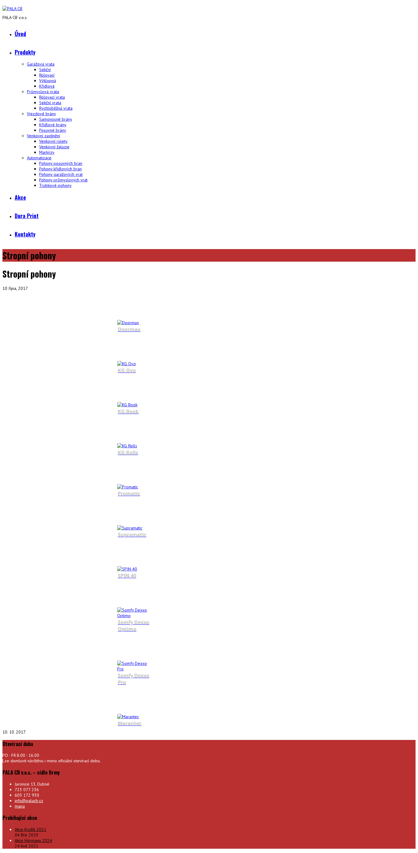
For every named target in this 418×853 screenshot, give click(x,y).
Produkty (25, 52)
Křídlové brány (52, 124)
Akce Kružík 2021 (30, 829)
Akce (20, 197)
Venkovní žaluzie (54, 147)
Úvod (20, 34)
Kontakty (25, 234)
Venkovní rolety (53, 141)
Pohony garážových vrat (61, 174)
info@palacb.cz (29, 800)
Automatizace (39, 158)
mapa (20, 806)
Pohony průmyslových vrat (63, 180)
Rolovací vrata (52, 97)
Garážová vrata (40, 64)
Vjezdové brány (41, 113)
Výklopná (47, 80)
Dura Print (27, 216)
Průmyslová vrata (43, 91)
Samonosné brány (55, 119)
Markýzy (46, 152)
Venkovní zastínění (43, 135)
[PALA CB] (12, 8)
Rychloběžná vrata (56, 108)
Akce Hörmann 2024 (33, 840)
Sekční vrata (50, 102)
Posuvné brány (52, 130)
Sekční (45, 69)
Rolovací (46, 75)
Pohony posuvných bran (60, 163)
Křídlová (46, 86)
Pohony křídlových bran (60, 169)
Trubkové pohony (55, 185)
